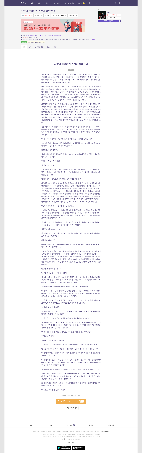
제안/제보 (65, 431)
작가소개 (71, 16)
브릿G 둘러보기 (45, 431)
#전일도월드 (43, 35)
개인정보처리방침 (88, 431)
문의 (98, 436)
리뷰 (30, 47)
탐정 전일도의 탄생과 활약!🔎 (33, 42)
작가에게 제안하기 (108, 21)
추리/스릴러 (29, 35)
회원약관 (72, 431)
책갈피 (48, 47)
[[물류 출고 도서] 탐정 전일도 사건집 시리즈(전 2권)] (53, 26)
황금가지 (66, 439)
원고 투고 (52, 431)
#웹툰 (59, 35)
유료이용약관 (79, 431)
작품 (24, 47)
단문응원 (39, 47)
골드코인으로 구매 (70, 401)
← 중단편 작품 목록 (71, 408)
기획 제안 (59, 431)
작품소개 (56, 47)
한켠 (108, 12)
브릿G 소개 (36, 431)
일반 (34, 35)
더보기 (93, 39)
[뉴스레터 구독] (73, 443)
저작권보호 (98, 431)
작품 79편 (112, 18)
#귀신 (55, 35)
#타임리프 (50, 35)
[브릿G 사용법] (90, 3)
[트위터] (69, 443)
